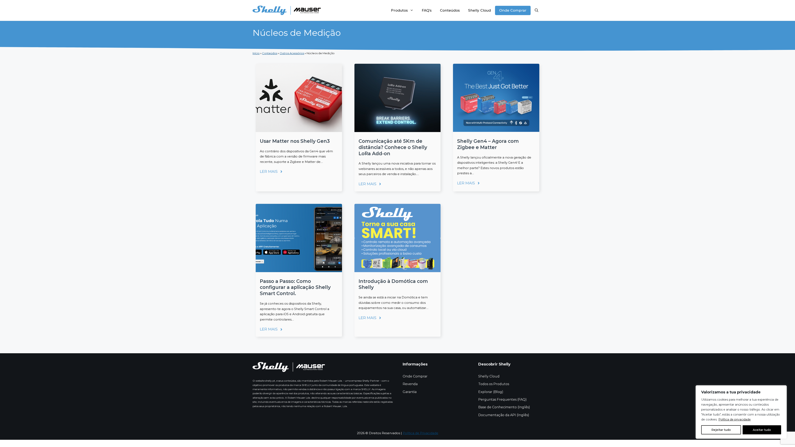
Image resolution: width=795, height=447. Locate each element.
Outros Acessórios (292, 53)
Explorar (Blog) (490, 392)
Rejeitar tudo (721, 430)
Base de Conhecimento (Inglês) (504, 407)
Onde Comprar (512, 10)
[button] (536, 10)
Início (256, 53)
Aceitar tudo (762, 430)
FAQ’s (427, 10)
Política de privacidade (734, 419)
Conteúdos (450, 10)
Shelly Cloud (479, 10)
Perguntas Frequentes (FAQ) (502, 399)
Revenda (410, 384)
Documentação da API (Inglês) (503, 415)
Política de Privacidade (420, 433)
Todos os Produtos (493, 384)
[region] (741, 412)
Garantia (410, 392)
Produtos (399, 10)
